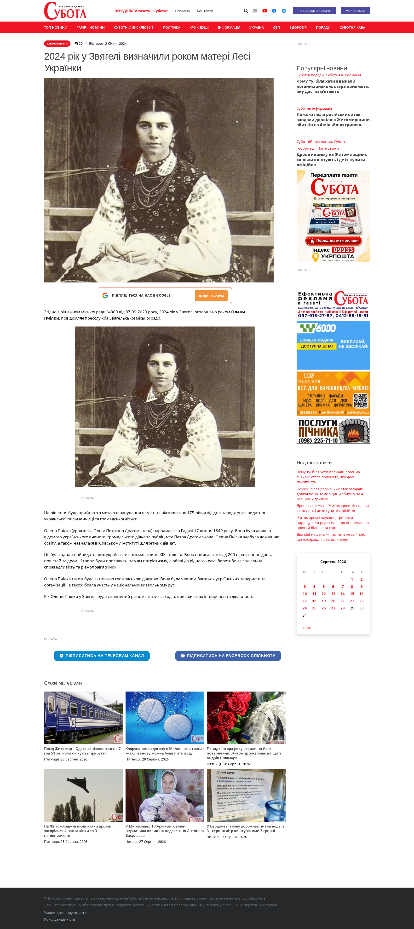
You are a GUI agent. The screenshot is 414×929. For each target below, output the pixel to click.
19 (324, 600)
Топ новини (328, 148)
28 (342, 608)
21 (342, 600)
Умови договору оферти (65, 912)
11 (314, 593)
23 (361, 600)
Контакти (205, 10)
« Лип (307, 627)
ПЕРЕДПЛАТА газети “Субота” (141, 10)
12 (324, 593)
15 (352, 593)
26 (324, 608)
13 (333, 593)
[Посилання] (65, 11)
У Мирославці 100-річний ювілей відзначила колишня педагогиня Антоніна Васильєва (165, 831)
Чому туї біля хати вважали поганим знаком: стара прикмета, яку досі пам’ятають (333, 86)
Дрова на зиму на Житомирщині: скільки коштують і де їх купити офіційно (332, 159)
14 (342, 593)
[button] (246, 11)
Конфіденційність (59, 919)
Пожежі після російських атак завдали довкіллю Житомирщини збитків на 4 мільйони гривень (333, 119)
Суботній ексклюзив (314, 141)
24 (305, 608)
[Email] (255, 10)
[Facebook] (274, 10)
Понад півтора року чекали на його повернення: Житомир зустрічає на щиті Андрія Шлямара (244, 753)
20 (333, 600)
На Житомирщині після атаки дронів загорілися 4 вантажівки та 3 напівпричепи (77, 831)
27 (333, 608)
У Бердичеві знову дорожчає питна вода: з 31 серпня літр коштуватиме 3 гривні (245, 828)
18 (314, 600)
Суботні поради (310, 75)
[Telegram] (283, 10)
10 (305, 593)
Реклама (182, 10)
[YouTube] (264, 10)
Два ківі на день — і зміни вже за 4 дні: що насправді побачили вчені (331, 537)
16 (361, 593)
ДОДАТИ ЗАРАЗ (211, 295)
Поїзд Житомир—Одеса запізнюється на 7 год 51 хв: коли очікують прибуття (82, 751)
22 (352, 600)
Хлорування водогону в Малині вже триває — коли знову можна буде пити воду (165, 751)
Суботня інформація (343, 75)
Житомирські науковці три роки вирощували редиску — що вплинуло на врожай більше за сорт (333, 522)
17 (305, 600)
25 (314, 608)
